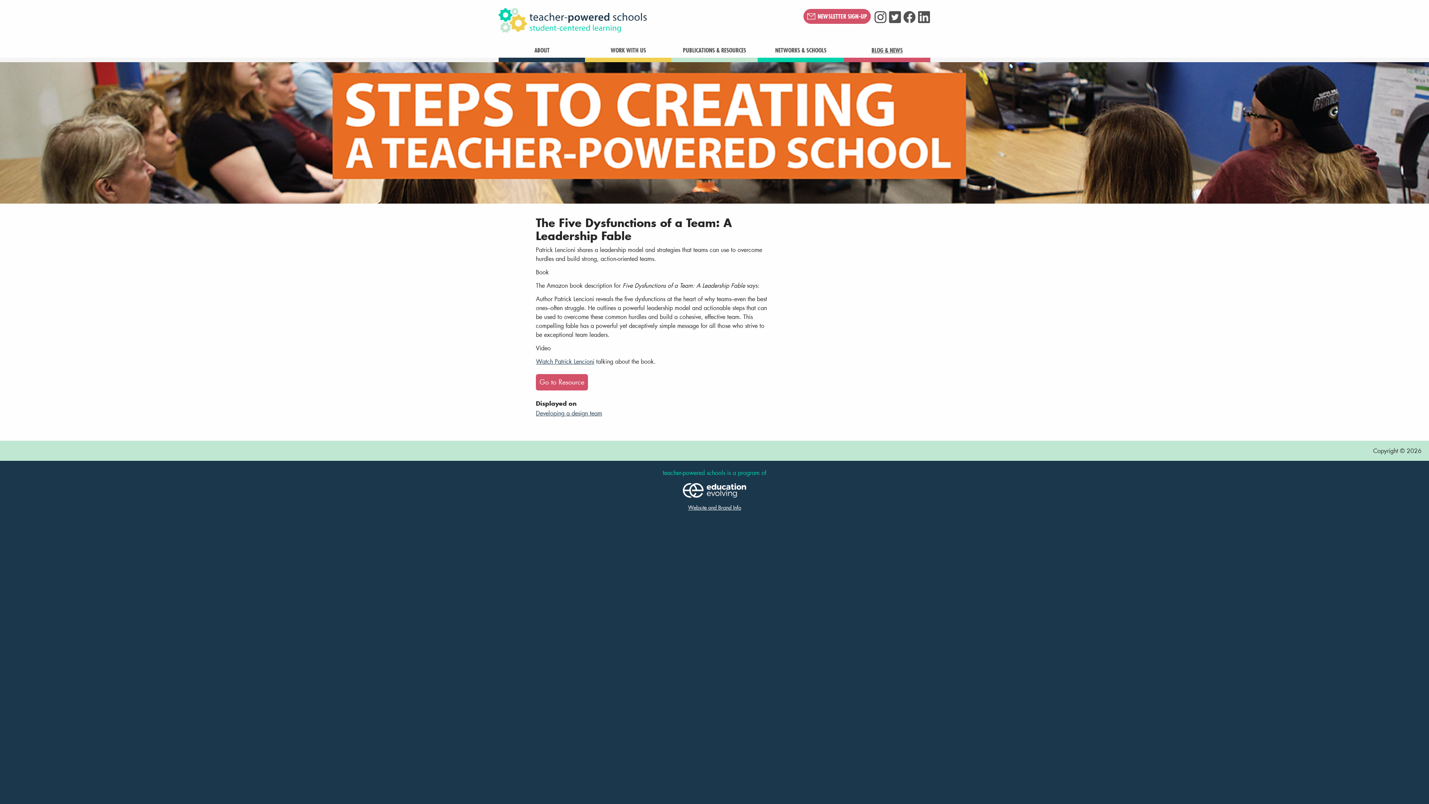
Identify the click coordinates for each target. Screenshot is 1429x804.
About (542, 50)
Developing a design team (569, 413)
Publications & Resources (714, 50)
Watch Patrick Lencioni (565, 361)
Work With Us (628, 50)
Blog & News (887, 50)
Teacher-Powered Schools (610, 20)
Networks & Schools (801, 50)
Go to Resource (562, 382)
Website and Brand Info (714, 507)
